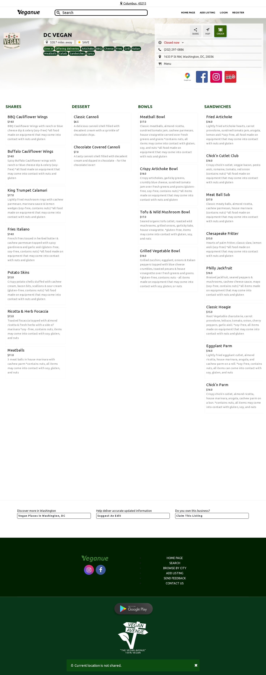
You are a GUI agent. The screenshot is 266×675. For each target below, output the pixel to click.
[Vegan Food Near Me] (28, 12)
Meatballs (50, 53)
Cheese (109, 48)
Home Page (188, 12)
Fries (119, 48)
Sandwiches (77, 53)
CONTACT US (175, 583)
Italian (136, 48)
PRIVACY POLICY (133, 665)
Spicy (90, 53)
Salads (63, 53)
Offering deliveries (67, 48)
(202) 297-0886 (174, 49)
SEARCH (174, 563)
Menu (167, 63)
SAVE (85, 42)
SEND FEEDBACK (175, 578)
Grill (127, 48)
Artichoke (88, 48)
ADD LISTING (174, 573)
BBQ (99, 48)
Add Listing (207, 12)
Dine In (48, 48)
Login (224, 12)
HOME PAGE (175, 558)
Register (238, 12)
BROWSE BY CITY (174, 568)
